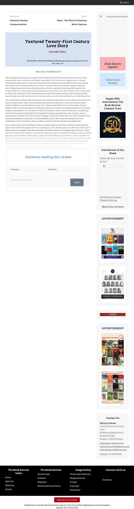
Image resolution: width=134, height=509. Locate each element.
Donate (8, 489)
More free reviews (113, 206)
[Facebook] (75, 36)
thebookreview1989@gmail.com (115, 446)
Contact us (107, 480)
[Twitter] (79, 36)
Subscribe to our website (67, 500)
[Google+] (88, 36)
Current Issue (44, 474)
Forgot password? (24, 180)
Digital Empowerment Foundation (96, 505)
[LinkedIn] (84, 36)
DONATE (113, 314)
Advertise (9, 485)
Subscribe (42, 482)
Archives (42, 478)
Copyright (74, 486)
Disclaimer (75, 490)
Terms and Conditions (80, 474)
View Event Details (112, 81)
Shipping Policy (77, 478)
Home (8, 477)
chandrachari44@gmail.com (113, 449)
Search (126, 2)
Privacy (73, 482)
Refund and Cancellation (49, 486)
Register (14, 180)
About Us (9, 481)
